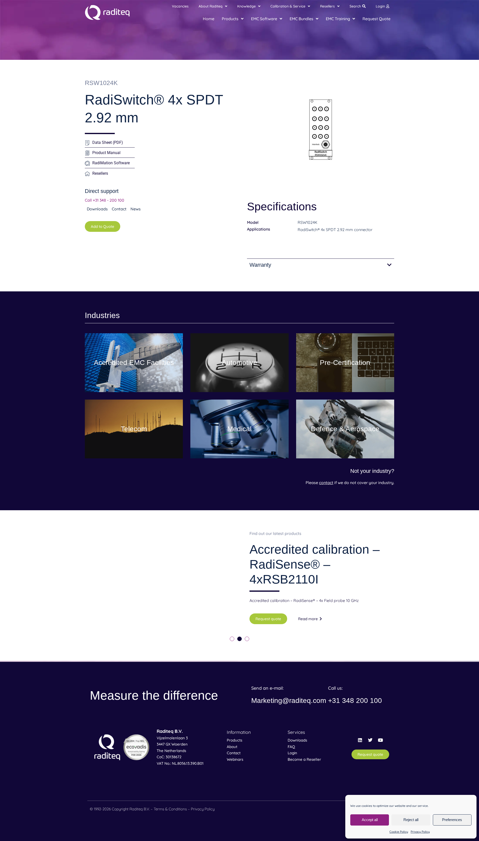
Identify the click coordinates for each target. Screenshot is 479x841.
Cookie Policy (398, 832)
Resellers (100, 173)
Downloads (297, 740)
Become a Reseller (304, 759)
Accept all (370, 820)
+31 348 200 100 (355, 700)
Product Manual (106, 152)
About (232, 746)
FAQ (291, 746)
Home (208, 18)
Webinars (235, 759)
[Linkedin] (360, 740)
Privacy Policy (420, 832)
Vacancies (180, 6)
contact (326, 482)
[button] (232, 639)
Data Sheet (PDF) (107, 142)
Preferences (452, 820)
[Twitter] (370, 740)
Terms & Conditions (170, 809)
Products (234, 740)
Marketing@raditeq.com (288, 700)
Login (380, 6)
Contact (233, 753)
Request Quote (376, 18)
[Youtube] (380, 740)
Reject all (410, 820)
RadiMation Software (111, 163)
